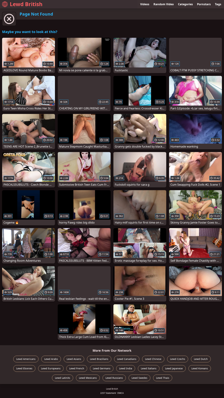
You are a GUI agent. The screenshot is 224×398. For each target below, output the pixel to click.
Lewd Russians (114, 377)
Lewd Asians (74, 359)
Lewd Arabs (51, 359)
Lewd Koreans (199, 368)
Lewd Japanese (174, 368)
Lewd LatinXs (62, 377)
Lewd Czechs (177, 359)
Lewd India (125, 368)
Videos (144, 4)
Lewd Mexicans (88, 377)
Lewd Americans (26, 359)
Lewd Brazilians (99, 359)
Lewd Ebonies (24, 368)
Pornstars (204, 4)
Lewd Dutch (201, 359)
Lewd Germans (101, 368)
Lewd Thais (162, 377)
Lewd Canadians (126, 359)
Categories (185, 4)
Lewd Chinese (153, 359)
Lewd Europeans (51, 368)
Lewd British (26, 4)
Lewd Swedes (139, 377)
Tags (218, 4)
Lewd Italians (148, 368)
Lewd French (76, 368)
